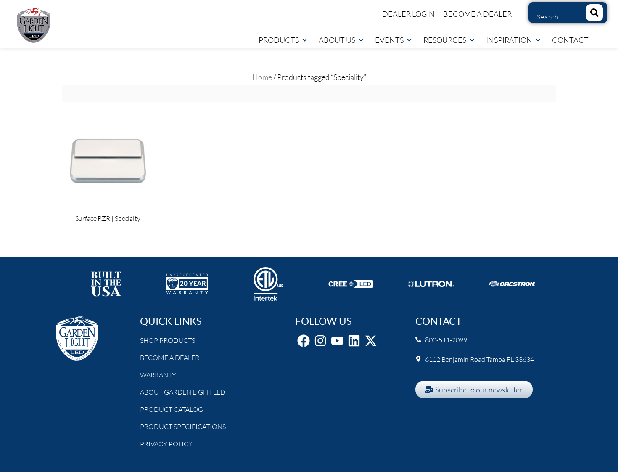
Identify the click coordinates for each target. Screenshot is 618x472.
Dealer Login (408, 14)
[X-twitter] (370, 340)
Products (279, 40)
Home (262, 77)
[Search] (594, 12)
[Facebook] (303, 340)
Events (389, 40)
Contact (570, 40)
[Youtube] (337, 340)
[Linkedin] (354, 340)
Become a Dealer (477, 14)
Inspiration (509, 40)
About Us (337, 40)
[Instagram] (320, 340)
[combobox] (554, 16)
